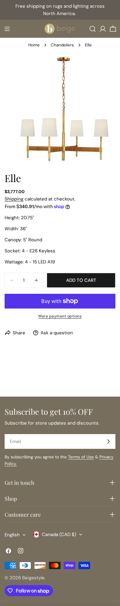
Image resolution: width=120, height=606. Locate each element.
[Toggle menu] (7, 29)
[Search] (92, 29)
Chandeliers (62, 45)
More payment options (60, 316)
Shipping (14, 199)
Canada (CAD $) (59, 534)
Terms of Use (81, 457)
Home (34, 45)
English (12, 535)
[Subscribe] (108, 441)
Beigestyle (33, 578)
